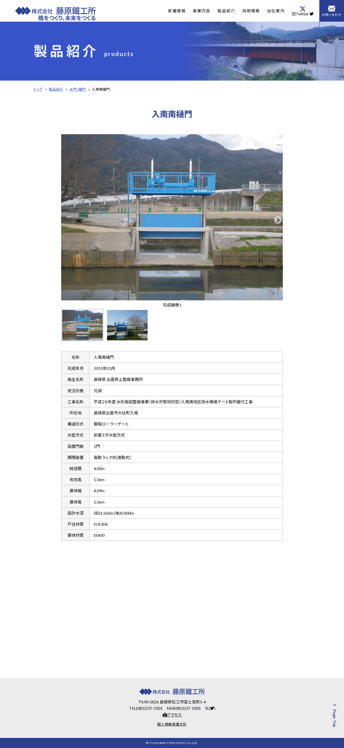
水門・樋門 (77, 89)
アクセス (174, 715)
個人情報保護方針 (172, 724)
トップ (37, 89)
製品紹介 (226, 10)
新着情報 (177, 10)
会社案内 (276, 10)
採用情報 (251, 10)
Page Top (334, 718)
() (212, 708)
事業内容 (201, 10)
